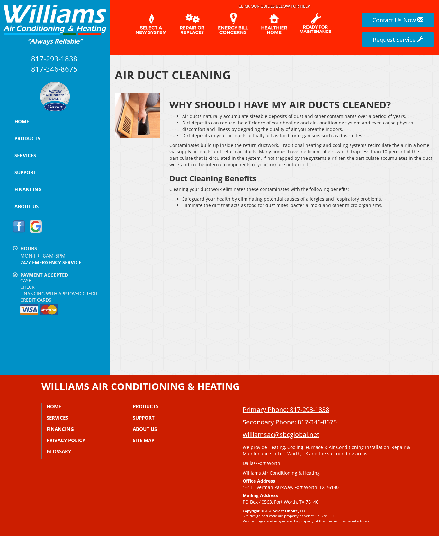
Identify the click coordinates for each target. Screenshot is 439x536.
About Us (26, 206)
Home (21, 121)
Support (25, 172)
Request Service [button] (395, 39)
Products (27, 138)
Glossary (59, 451)
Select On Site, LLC (289, 510)
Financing (28, 189)
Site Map (143, 440)
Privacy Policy (66, 440)
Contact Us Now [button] (394, 20)
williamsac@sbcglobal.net (281, 434)
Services (25, 155)
